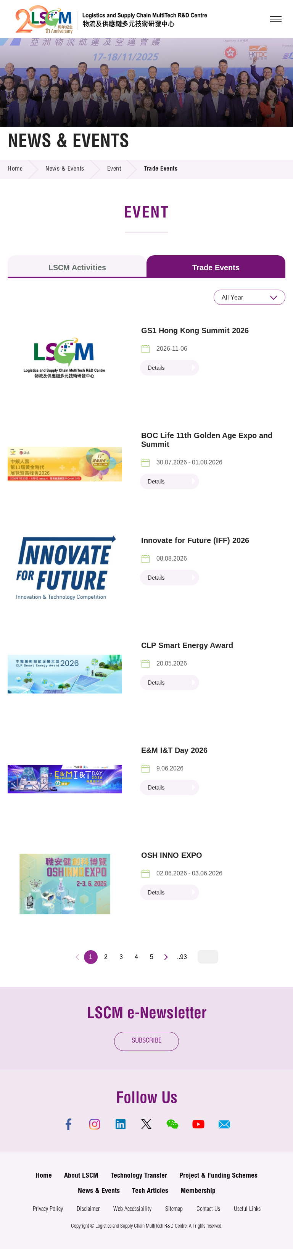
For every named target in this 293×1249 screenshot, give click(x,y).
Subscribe (147, 1041)
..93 (182, 957)
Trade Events (216, 267)
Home (15, 169)
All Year (232, 297)
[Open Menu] (276, 19)
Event (114, 169)
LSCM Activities (77, 267)
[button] (224, 1124)
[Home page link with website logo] (111, 19)
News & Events (64, 169)
